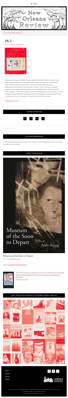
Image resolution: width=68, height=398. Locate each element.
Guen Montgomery (35, 393)
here (18, 144)
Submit (7, 379)
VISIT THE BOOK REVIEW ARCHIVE (15, 265)
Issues (7, 44)
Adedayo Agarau (15, 259)
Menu (35, 3)
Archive (7, 376)
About (7, 371)
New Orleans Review (34, 18)
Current (7, 373)
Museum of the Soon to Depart (18, 256)
